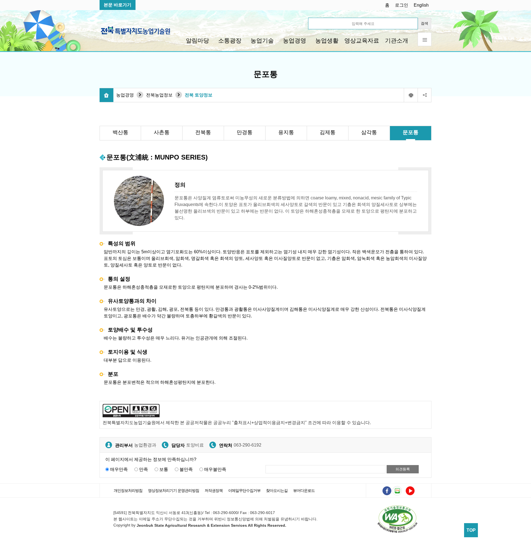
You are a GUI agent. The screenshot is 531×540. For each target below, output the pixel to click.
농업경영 (294, 40)
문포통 (410, 132)
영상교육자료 (361, 40)
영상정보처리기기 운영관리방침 (173, 490)
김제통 (327, 132)
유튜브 (410, 490)
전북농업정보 (159, 95)
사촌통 (162, 132)
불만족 (186, 469)
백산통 (120, 132)
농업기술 (262, 40)
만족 (143, 469)
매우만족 (119, 469)
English (421, 5)
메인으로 (106, 95)
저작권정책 (214, 490)
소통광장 (229, 40)
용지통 (286, 132)
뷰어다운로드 (304, 490)
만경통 (245, 132)
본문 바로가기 (117, 4)
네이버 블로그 (397, 490)
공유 (424, 95)
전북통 (203, 132)
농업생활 (327, 40)
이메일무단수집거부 (244, 490)
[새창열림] (397, 519)
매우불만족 (215, 469)
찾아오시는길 (277, 490)
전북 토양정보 (198, 95)
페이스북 (386, 490)
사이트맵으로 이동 (424, 39)
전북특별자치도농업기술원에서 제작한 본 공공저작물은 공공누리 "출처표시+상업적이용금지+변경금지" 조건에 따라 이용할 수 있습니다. (237, 422)
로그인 (401, 5)
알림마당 (197, 40)
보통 (163, 469)
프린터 (411, 95)
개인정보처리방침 (128, 490)
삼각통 (369, 132)
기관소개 (396, 40)
